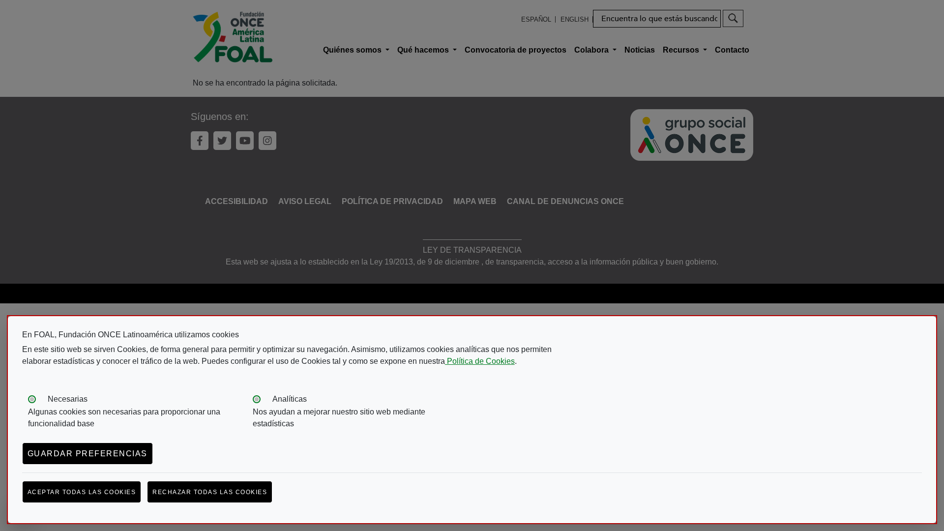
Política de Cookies (480, 361)
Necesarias (68, 399)
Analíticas (289, 399)
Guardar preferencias (88, 453)
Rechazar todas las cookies (209, 492)
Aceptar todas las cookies (82, 492)
